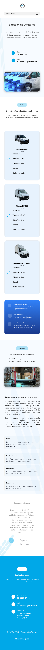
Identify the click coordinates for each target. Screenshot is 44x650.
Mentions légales (22, 639)
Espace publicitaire (23, 542)
